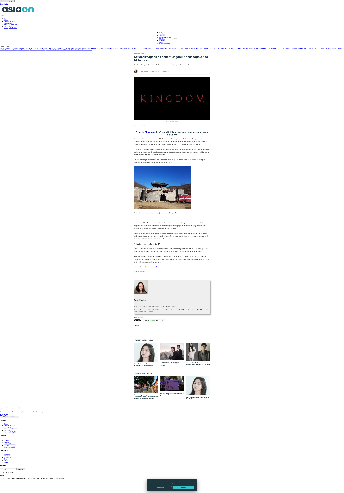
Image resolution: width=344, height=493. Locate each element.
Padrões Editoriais (23, 481)
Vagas (5, 459)
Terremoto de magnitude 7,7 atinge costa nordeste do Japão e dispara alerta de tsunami (164, 48)
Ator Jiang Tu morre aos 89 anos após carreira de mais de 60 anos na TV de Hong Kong (253, 48)
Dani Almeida (140, 300)
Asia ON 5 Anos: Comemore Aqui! (9, 416)
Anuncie (6, 460)
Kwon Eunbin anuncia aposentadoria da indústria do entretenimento (19, 48)
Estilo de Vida (8, 26)
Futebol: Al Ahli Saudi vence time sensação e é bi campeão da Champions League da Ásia (64, 48)
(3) (144, 271)
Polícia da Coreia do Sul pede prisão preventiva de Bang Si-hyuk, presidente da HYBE (114, 48)
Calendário (162, 39)
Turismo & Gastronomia (10, 24)
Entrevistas (162, 34)
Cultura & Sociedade (9, 21)
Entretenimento (8, 23)
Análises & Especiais (165, 37)
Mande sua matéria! (164, 43)
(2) (142, 271)
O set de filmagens (145, 132)
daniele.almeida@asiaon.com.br (156, 306)
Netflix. (156, 267)
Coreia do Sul (139, 53)
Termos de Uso (14, 481)
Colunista (6, 442)
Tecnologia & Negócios (10, 28)
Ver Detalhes (160, 487)
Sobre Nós (162, 40)
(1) (140, 271)
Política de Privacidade (5, 481)
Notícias (6, 20)
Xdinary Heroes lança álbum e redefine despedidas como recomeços (208, 48)
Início (5, 18)
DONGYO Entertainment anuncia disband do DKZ (292, 48)
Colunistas (162, 35)
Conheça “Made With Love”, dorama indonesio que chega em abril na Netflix (35, 50)
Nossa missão (7, 455)
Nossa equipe (7, 457)
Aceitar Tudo (183, 487)
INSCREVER (21, 469)
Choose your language (7, 1)
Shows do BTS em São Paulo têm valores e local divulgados (74, 50)
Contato (161, 42)
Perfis (160, 32)
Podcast (2, 15)
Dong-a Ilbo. (173, 213)
